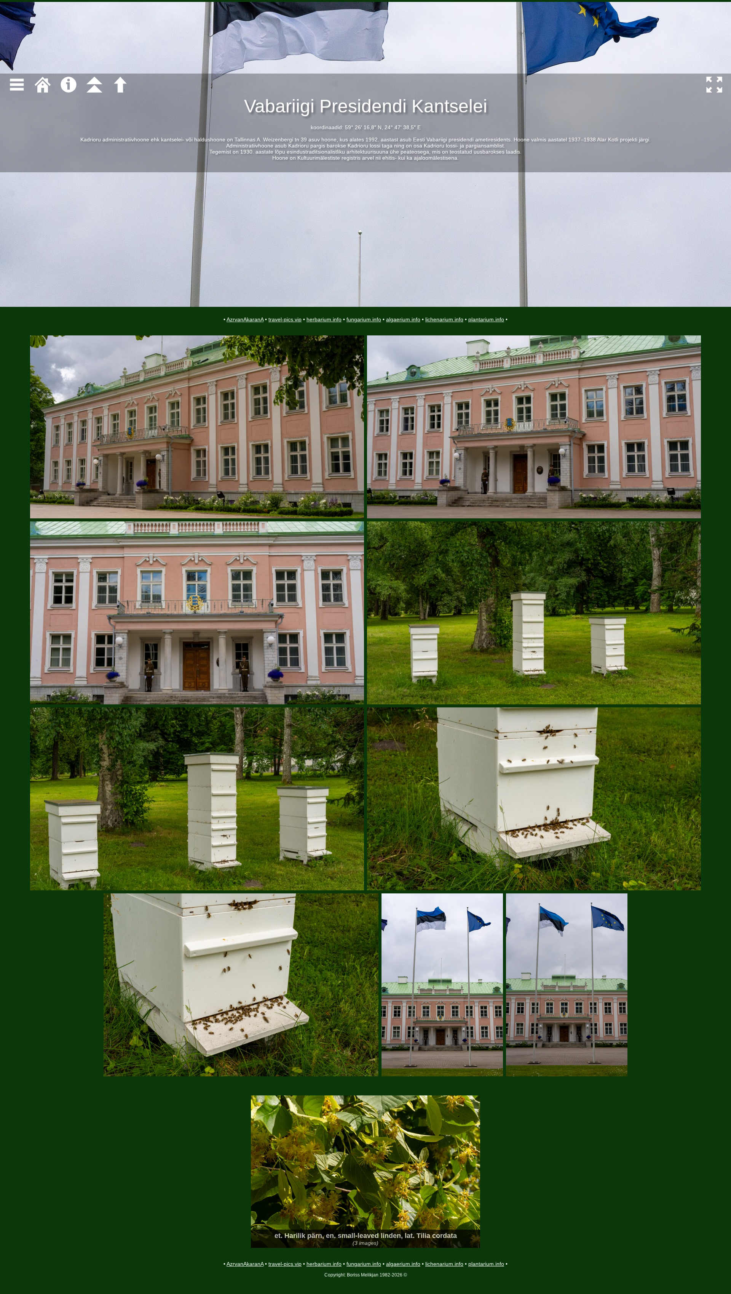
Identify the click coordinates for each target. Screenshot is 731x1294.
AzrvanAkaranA (245, 319)
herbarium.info (324, 319)
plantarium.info (486, 319)
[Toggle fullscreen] (714, 85)
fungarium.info (363, 319)
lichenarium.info (444, 319)
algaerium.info (403, 319)
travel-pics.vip (285, 319)
